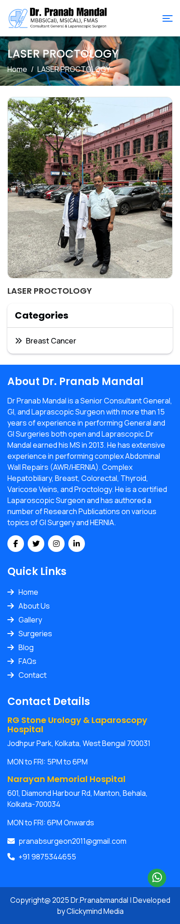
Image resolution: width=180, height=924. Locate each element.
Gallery (30, 620)
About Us (34, 606)
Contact (32, 675)
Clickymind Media (95, 911)
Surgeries (35, 633)
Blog (26, 647)
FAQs (27, 661)
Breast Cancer (51, 341)
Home (17, 69)
